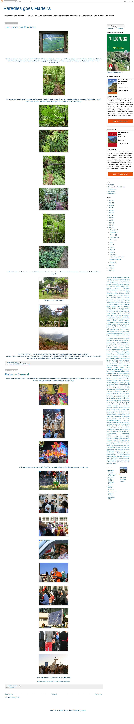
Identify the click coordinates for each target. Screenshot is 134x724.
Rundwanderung (114, 420)
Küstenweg (110, 354)
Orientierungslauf (110, 384)
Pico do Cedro (116, 389)
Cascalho (109, 310)
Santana (118, 422)
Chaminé (114, 310)
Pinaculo (127, 393)
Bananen (121, 284)
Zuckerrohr (109, 463)
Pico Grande (123, 391)
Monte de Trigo (125, 378)
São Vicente (125, 426)
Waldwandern (110, 449)
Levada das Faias (112, 360)
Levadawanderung (115, 369)
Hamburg (121, 340)
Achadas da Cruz (118, 277)
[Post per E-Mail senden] (20, 362)
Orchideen (127, 382)
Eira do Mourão (111, 317)
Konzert (109, 349)
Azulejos (109, 284)
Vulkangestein (120, 447)
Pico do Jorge (116, 391)
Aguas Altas (115, 279)
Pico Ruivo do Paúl (115, 393)
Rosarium (114, 418)
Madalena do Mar (117, 375)
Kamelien (117, 345)
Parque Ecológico (119, 384)
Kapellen (122, 345)
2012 (110, 270)
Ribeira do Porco (111, 413)
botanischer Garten (120, 299)
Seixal (122, 429)
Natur (120, 380)
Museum (115, 380)
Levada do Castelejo (112, 362)
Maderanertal (126, 375)
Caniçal (113, 308)
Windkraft (127, 460)
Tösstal (113, 442)
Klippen (121, 347)
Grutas (112, 340)
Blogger (83, 710)
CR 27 (127, 313)
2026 (110, 200)
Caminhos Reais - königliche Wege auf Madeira (111, 481)
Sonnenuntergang (111, 433)
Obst (118, 382)
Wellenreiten (114, 458)
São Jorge (109, 424)
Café (115, 300)
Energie (114, 320)
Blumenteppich (119, 291)
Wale (116, 449)
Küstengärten (115, 351)
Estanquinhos (110, 322)
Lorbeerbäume (125, 373)
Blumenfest (109, 291)
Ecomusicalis (125, 315)
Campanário (126, 306)
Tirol (118, 440)
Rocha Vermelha (125, 416)
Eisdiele (127, 317)
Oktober (112, 235)
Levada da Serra (125, 358)
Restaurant (126, 407)
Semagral (126, 429)
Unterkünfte (116, 445)
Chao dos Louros (118, 311)
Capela (122, 308)
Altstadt (112, 281)
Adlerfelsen (126, 277)
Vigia (128, 445)
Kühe (128, 349)
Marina (124, 377)
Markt (127, 377)
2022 (110, 210)
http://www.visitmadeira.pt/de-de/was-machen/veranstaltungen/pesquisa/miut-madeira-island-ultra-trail (64, 59)
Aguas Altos (121, 279)
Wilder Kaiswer (121, 460)
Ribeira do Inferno (124, 411)
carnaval (12, 687)
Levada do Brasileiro (124, 360)
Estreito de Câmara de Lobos (118, 324)
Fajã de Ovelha (119, 326)
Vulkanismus (126, 447)
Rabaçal (115, 405)
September (113, 237)
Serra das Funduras (25, 364)
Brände (127, 299)
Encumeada (120, 319)
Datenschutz (111, 193)
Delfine (120, 315)
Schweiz (127, 427)
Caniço (118, 308)
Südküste (115, 438)
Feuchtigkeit (126, 329)
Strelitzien (122, 436)
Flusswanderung (115, 333)
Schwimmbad (110, 429)
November (113, 232)
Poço (108, 395)
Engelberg (120, 320)
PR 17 (117, 402)
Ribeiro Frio (118, 416)
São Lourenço (124, 424)
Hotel (113, 342)
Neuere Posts (9, 694)
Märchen (113, 377)
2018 (110, 220)
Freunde (113, 335)
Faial (108, 326)
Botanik (113, 299)
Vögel (108, 447)
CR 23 (119, 313)
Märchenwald (119, 377)
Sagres (124, 420)
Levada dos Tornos (123, 365)
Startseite (54, 694)
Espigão (127, 320)
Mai (111, 247)
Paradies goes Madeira (27, 8)
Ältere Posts (98, 694)
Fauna (108, 329)
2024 (110, 205)
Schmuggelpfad (110, 427)
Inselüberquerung (124, 342)
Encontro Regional (111, 319)
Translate (120, 28)
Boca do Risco (115, 297)
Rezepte (113, 409)
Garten (118, 337)
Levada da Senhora (115, 358)
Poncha (127, 395)
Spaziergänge (125, 433)
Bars (108, 286)
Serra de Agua (122, 431)
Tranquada (109, 443)
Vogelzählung (113, 447)
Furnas (127, 335)
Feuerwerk (112, 331)
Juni (111, 244)
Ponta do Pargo (121, 397)
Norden (108, 382)
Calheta (117, 302)
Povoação (127, 400)
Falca (120, 328)
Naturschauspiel (125, 380)
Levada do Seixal (124, 363)
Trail (122, 442)
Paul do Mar (117, 386)
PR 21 (121, 402)
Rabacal (109, 405)
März (111, 252)
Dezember (113, 230)
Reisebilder (115, 407)
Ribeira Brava (125, 409)
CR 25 (123, 313)
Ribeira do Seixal (120, 412)
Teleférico (109, 440)
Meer (112, 378)
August (112, 240)
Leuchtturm (110, 356)
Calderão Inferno (120, 300)
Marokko (110, 489)
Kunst (108, 351)
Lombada (117, 371)
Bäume (118, 286)
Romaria (108, 418)
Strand (116, 436)
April (111, 249)
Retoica (108, 409)
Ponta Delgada (111, 397)
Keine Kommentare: (12, 362)
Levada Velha (124, 367)
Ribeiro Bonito (110, 416)
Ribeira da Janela (112, 411)
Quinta (127, 404)
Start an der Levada (122, 434)
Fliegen (127, 331)
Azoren (127, 282)
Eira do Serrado (120, 317)
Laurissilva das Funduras (20, 27)
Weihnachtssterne (111, 456)
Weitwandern (126, 456)
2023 (110, 207)
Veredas (121, 445)
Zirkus (121, 461)
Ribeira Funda (116, 414)
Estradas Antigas (119, 322)
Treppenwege (116, 443)
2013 (110, 268)
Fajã (112, 326)
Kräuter (118, 349)
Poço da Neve (112, 395)
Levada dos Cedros (112, 365)
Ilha (117, 342)
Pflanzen (117, 388)
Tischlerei (122, 440)
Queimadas (122, 404)
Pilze (123, 393)
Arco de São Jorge (112, 282)
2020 (110, 215)
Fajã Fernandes (115, 327)
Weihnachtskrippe (111, 454)
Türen (112, 445)
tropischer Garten (125, 443)
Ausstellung (121, 282)
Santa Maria (112, 422)
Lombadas (123, 371)
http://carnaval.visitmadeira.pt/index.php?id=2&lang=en (53, 681)
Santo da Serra (125, 422)
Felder (117, 329)
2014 (110, 265)
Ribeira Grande (125, 414)
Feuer (108, 331)
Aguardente (109, 279)
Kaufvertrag (109, 347)
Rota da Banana (124, 418)
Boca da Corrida (119, 293)
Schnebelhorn (117, 427)
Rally (121, 405)
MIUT (17, 364)
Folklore (122, 333)
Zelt (118, 461)
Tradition (118, 442)
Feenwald (112, 329)
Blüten (127, 292)
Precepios (109, 404)
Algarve (126, 279)
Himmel (127, 340)
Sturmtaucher (110, 438)
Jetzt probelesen (123, 91)
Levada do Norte (112, 363)
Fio (116, 331)
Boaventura (110, 293)
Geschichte (110, 338)
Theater (114, 440)
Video (125, 445)
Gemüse (123, 336)
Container (113, 313)
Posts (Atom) (15, 697)
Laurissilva (12, 364)
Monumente (109, 380)
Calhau (112, 302)
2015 (110, 227)
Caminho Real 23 (116, 306)
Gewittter (115, 338)
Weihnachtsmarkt (124, 454)
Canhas (109, 308)
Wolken (114, 461)
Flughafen (109, 333)
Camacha (122, 302)
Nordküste (113, 382)
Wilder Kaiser (114, 460)
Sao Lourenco (116, 424)
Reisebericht (109, 407)
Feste (121, 329)
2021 (110, 213)
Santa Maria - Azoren (112, 497)
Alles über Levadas (111, 471)
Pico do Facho (124, 389)
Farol (128, 327)
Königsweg (127, 347)
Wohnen (109, 461)
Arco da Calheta (124, 281)
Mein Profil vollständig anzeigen (123, 479)
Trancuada (126, 442)
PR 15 (112, 402)
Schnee (122, 427)
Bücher (111, 300)
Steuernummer (110, 436)
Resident (121, 407)
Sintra (128, 431)
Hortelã (108, 342)
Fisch (119, 331)
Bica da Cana (124, 290)
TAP (124, 438)
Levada (115, 356)
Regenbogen (126, 405)
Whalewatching (122, 458)
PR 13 (108, 402)
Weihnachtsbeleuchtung (123, 453)
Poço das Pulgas (121, 395)
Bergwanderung (112, 290)
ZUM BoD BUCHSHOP (120, 121)
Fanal (125, 328)
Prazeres (126, 402)
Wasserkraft (126, 451)
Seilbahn (117, 429)
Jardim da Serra (121, 344)
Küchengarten (124, 349)
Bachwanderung (115, 284)
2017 (110, 222)
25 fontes (109, 277)
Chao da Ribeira (121, 310)
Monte (119, 378)
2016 (110, 225)
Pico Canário (123, 387)
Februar (112, 254)
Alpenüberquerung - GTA (112, 474)
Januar (112, 262)
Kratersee (114, 349)
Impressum (111, 191)
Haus (124, 340)
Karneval (127, 345)
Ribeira (117, 409)
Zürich (114, 463)
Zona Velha (126, 461)
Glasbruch (127, 338)
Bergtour (126, 288)
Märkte (108, 378)
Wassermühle (110, 453)
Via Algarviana (112, 189)
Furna (123, 335)
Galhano (113, 336)
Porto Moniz (114, 400)
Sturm (127, 436)
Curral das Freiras (112, 315)
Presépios (115, 404)
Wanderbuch (126, 449)
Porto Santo (121, 400)
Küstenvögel (109, 353)
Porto (116, 398)
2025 (110, 203)
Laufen (114, 354)
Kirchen (115, 347)
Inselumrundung (111, 344)
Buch (108, 301)
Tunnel (108, 445)
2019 (110, 218)
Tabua (120, 438)
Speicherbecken (110, 434)
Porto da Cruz (122, 398)
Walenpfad (120, 449)
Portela (113, 398)
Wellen (108, 458)
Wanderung (110, 451)
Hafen (116, 340)
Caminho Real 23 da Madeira (116, 187)
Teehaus (127, 438)
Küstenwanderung (123, 353)
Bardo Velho (126, 284)
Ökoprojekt (122, 382)
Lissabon (112, 371)
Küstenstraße (125, 351)
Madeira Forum (110, 486)
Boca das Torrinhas (118, 295)
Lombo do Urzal (117, 373)
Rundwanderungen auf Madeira (112, 493)
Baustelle (123, 286)
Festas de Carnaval (17, 374)
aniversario (117, 281)
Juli (111, 242)
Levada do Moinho (124, 362)
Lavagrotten (126, 354)
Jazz (113, 345)
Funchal (118, 335)
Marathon (109, 377)
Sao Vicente (116, 426)
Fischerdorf (123, 331)
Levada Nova (112, 367)
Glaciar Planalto (121, 338)
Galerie (108, 336)
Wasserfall (119, 451)
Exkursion (127, 324)
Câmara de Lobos (118, 304)
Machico (109, 375)
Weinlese (119, 456)
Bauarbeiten (112, 286)
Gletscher (109, 340)
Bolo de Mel (124, 297)
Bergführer (117, 288)
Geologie (127, 336)
